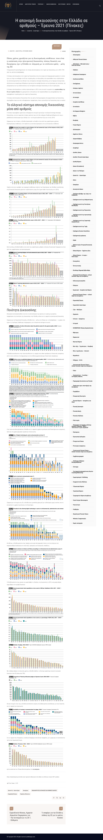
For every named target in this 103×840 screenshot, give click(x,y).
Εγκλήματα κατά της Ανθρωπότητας (83, 199)
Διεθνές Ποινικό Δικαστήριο (81, 157)
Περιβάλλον (76, 391)
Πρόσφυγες (76, 432)
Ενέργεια (75, 285)
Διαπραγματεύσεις (78, 143)
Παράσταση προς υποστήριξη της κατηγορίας (81, 386)
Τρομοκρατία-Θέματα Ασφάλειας (82, 495)
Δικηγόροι (76, 184)
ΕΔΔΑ (74, 240)
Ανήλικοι (75, 70)
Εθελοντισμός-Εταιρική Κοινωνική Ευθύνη (82, 245)
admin (64, 51)
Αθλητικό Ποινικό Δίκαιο (80, 59)
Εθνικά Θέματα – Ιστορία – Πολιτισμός (80, 256)
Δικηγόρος (25, 790)
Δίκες (74, 180)
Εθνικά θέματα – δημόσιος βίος (81, 250)
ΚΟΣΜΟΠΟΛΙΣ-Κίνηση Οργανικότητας (83, 328)
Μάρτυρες (76, 332)
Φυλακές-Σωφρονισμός (79, 518)
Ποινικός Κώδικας (78, 416)
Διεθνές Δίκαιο (77, 152)
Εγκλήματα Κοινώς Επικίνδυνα (81, 231)
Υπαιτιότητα (76, 505)
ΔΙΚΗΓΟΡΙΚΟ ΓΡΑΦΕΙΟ (30, 4)
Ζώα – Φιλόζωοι (77, 309)
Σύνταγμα (75, 467)
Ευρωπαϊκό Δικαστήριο (79, 305)
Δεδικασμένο (76, 129)
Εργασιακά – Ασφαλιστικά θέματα (82, 290)
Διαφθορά (76, 148)
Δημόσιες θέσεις (77, 134)
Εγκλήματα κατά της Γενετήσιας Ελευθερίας (81, 204)
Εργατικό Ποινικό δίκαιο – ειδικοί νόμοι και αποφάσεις (82, 295)
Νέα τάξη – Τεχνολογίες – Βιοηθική (83, 346)
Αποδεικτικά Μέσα (78, 79)
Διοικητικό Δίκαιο (78, 189)
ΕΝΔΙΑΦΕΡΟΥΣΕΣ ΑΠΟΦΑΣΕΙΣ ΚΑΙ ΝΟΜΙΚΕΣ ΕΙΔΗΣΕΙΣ (44, 790)
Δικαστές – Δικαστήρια (79, 175)
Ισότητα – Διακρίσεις (79, 319)
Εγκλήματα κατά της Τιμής (80, 226)
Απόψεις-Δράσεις (78, 88)
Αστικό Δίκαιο (77, 93)
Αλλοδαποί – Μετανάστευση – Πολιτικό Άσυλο (81, 64)
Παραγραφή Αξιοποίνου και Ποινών (82, 381)
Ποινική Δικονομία (78, 406)
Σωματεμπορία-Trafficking (80, 477)
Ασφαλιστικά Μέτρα (78, 102)
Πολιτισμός (76, 420)
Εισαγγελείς (76, 261)
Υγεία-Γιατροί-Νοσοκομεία (80, 500)
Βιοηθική (75, 120)
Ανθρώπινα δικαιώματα (79, 74)
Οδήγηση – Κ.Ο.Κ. (77, 360)
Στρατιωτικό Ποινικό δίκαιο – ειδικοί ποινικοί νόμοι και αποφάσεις (82, 451)
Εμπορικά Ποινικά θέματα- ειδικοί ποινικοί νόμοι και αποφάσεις (82, 275)
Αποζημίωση (76, 83)
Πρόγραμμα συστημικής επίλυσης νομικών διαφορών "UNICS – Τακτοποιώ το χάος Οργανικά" (81, 426)
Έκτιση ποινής (77, 266)
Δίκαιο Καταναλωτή (78, 166)
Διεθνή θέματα (77, 161)
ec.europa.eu (36, 769)
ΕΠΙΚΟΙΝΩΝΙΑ (76, 4)
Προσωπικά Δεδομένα (79, 436)
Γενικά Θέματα (77, 125)
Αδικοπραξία (76, 55)
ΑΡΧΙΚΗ (21, 4)
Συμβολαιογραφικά (78, 456)
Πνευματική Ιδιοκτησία (79, 396)
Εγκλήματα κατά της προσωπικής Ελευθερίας (81, 215)
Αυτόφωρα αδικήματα (79, 111)
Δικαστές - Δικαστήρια (16, 51)
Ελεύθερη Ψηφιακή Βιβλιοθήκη (81, 270)
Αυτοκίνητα (76, 106)
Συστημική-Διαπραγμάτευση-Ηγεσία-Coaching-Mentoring (82, 472)
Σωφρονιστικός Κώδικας (80, 482)
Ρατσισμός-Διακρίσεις (79, 446)
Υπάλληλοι (76, 509)
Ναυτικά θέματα (77, 342)
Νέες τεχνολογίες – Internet (81, 351)
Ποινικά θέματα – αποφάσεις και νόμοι (81, 401)
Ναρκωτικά (76, 337)
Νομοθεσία (76, 355)
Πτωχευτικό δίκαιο (78, 441)
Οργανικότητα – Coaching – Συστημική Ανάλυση (80, 375)
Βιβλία (75, 116)
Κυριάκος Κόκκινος (25, 794)
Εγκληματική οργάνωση (79, 235)
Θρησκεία (75, 314)
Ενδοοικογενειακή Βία (79, 281)
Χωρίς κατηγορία (77, 523)
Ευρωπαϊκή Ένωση (27, 51)
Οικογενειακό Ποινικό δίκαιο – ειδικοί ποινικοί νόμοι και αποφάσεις (82, 365)
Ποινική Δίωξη (77, 411)
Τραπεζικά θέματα (78, 491)
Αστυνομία (76, 97)
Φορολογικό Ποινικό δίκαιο (80, 514)
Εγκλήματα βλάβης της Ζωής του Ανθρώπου (81, 194)
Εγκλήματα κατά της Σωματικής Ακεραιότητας (81, 221)
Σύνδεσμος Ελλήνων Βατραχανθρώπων (78, 461)
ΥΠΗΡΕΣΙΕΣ (40, 4)
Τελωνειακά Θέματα (78, 486)
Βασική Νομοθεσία (51, 4)
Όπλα (74, 370)
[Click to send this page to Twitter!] (57, 797)
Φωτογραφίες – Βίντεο (64, 4)
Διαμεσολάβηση (77, 138)
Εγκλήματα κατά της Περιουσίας (82, 210)
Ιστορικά (75, 323)
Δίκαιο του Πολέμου (78, 171)
